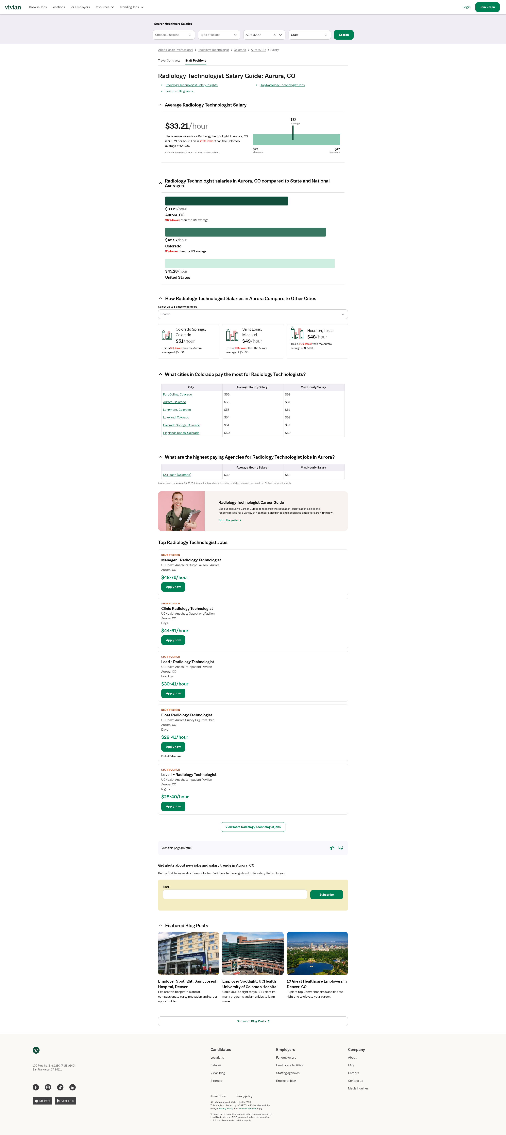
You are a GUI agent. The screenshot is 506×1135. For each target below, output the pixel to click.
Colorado (240, 50)
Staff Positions (195, 61)
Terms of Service (247, 1108)
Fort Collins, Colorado (177, 394)
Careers (353, 1073)
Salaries (216, 1065)
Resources (102, 7)
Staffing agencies (288, 1073)
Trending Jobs (129, 7)
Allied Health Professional (175, 50)
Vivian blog (218, 1073)
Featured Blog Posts (179, 91)
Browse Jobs (38, 7)
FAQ (351, 1065)
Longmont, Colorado (177, 410)
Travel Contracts (169, 61)
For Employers (80, 7)
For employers (286, 1058)
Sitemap (216, 1081)
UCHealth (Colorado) (177, 475)
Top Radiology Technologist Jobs (283, 85)
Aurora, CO (258, 50)
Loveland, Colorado (176, 417)
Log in (467, 7)
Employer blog (286, 1081)
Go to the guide (228, 520)
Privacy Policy (226, 1108)
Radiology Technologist (213, 50)
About (352, 1058)
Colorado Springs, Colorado (181, 425)
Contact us (355, 1081)
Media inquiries (358, 1088)
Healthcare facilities (289, 1065)
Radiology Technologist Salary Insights (192, 85)
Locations (58, 7)
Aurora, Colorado (174, 402)
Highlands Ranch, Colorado (181, 433)
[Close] (310, 23)
